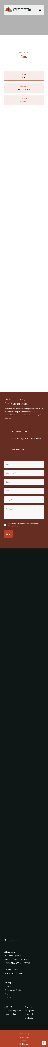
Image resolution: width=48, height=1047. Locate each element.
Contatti (8, 997)
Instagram (29, 1010)
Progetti (8, 994)
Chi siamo (9, 986)
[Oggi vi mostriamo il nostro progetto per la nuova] (24, 828)
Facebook (29, 1014)
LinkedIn (29, 1018)
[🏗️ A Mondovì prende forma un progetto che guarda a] (24, 883)
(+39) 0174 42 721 (15, 969)
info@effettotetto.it (17, 973)
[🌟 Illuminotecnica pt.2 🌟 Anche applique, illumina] (24, 773)
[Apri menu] (40, 9)
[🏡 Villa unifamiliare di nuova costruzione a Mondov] (24, 718)
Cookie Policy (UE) (13, 1010)
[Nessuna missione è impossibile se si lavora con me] (24, 607)
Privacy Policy (13, 526)
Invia (8, 534)
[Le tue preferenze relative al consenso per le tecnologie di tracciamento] (44, 1043)
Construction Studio (13, 990)
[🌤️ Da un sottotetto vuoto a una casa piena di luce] (24, 662)
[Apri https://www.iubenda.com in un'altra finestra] (25, 1043)
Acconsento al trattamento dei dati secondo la (24, 525)
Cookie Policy (24, 1037)
